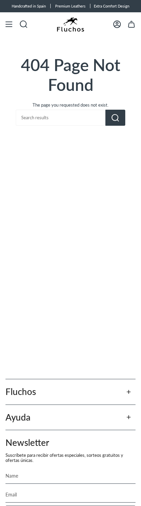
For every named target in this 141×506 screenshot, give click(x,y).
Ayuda (17, 417)
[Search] (115, 118)
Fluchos (20, 391)
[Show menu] (9, 24)
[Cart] (131, 24)
